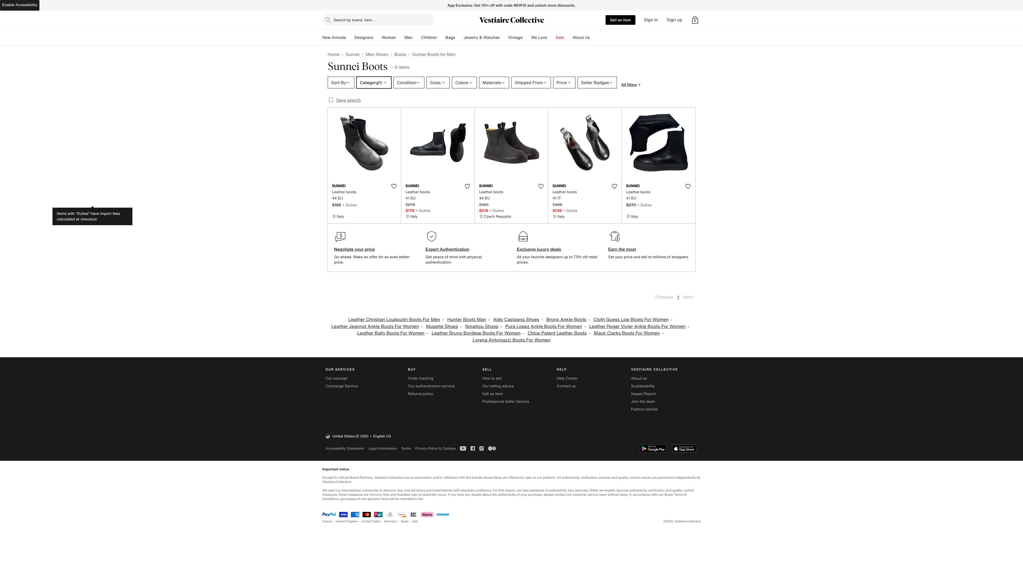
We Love (539, 37)
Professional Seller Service (505, 401)
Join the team (643, 401)
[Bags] (459, 37)
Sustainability (643, 386)
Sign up (674, 20)
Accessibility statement (345, 448)
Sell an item (620, 20)
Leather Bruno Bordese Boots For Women (476, 333)
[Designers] (377, 37)
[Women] (400, 37)
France (327, 521)
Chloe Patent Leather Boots (557, 333)
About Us (581, 37)
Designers (363, 37)
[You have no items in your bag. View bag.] (695, 20)
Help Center (567, 378)
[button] (695, 20)
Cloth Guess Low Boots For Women (631, 319)
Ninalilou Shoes (481, 326)
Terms (406, 448)
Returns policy (420, 394)
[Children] (441, 37)
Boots (400, 54)
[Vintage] (527, 37)
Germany (390, 521)
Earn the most (622, 249)
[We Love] (551, 37)
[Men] (417, 37)
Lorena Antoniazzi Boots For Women (511, 340)
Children (429, 37)
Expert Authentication (447, 249)
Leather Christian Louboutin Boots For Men (394, 319)
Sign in (651, 20)
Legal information (382, 448)
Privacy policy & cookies (435, 448)
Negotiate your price (354, 249)
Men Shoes (377, 54)
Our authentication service (431, 386)
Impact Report (643, 394)
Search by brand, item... (354, 20)
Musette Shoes (442, 326)
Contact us (566, 386)
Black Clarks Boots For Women (627, 333)
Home (333, 54)
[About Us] (594, 37)
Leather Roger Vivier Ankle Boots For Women (637, 326)
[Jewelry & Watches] (504, 37)
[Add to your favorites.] (394, 186)
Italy (415, 521)
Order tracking (420, 378)
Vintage (515, 37)
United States (371, 521)
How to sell (491, 378)
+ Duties (349, 205)
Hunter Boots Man (466, 319)
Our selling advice (498, 386)
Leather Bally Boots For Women (391, 333)
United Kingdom (347, 521)
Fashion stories (644, 409)
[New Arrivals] (350, 37)
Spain (405, 521)
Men (408, 37)
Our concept (336, 378)
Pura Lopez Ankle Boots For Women (543, 326)
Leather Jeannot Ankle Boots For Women (375, 326)
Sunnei (353, 54)
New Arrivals (334, 37)
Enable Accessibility (19, 5)
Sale (560, 37)
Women (389, 37)
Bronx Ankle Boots (566, 319)
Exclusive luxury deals (539, 249)
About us (639, 378)
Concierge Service (342, 386)
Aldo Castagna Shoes (516, 319)
